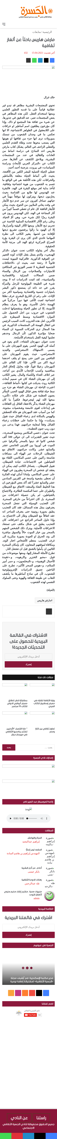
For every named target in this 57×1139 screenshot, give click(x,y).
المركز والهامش (35, 838)
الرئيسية (48, 31)
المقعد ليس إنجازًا (34, 850)
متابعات (36, 31)
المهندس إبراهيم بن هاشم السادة (23, 853)
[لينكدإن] (40, 60)
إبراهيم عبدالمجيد (31, 841)
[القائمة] (3, 24)
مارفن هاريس (44, 600)
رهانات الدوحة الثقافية (32, 880)
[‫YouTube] (32, 993)
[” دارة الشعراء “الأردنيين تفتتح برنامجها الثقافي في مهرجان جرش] (14, 718)
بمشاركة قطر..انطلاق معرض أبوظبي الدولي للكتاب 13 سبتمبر (17, 703)
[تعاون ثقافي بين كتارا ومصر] (42, 718)
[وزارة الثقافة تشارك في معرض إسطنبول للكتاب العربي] (42, 690)
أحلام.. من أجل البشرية (32, 868)
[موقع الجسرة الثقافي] (36, 10)
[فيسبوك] (52, 60)
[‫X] (46, 60)
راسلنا (41, 1118)
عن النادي (19, 1118)
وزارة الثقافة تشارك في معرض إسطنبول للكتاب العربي (44, 703)
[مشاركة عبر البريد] (28, 60)
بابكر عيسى (34, 871)
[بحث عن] (53, 24)
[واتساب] (34, 60)
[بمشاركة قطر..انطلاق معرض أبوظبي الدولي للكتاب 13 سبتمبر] (14, 690)
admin (37, 898)
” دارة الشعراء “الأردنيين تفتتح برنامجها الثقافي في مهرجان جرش (16, 732)
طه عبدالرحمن (32, 883)
